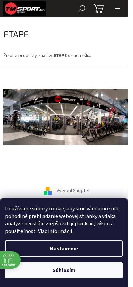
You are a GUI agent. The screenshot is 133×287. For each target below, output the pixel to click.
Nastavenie (64, 248)
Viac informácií (55, 231)
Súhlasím (64, 270)
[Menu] (117, 8)
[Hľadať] (82, 8)
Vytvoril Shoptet (73, 191)
